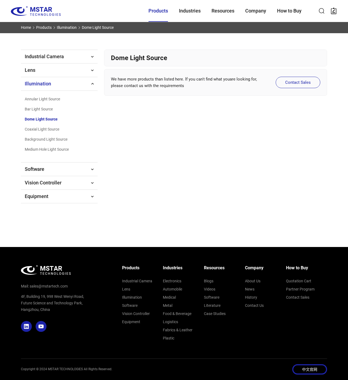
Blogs (208, 281)
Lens (30, 70)
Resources (214, 267)
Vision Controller (43, 183)
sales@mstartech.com (49, 286)
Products (44, 27)
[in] (26, 326)
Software (34, 169)
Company (254, 267)
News (249, 289)
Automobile (172, 289)
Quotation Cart (298, 281)
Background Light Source (46, 139)
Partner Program (300, 289)
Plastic (168, 338)
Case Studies (215, 313)
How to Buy (297, 267)
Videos (209, 289)
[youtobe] (41, 326)
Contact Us (254, 305)
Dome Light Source (98, 27)
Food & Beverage (177, 313)
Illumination (67, 27)
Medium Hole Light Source (47, 149)
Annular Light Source (42, 99)
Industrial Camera (44, 56)
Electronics (172, 281)
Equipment (36, 196)
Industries (172, 267)
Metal (167, 305)
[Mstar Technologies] (79, 11)
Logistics (170, 322)
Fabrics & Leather (177, 330)
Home (26, 27)
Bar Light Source (39, 109)
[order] (334, 11)
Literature (212, 305)
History (251, 297)
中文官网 (309, 369)
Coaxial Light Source (42, 129)
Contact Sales (298, 82)
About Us (252, 281)
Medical (169, 297)
